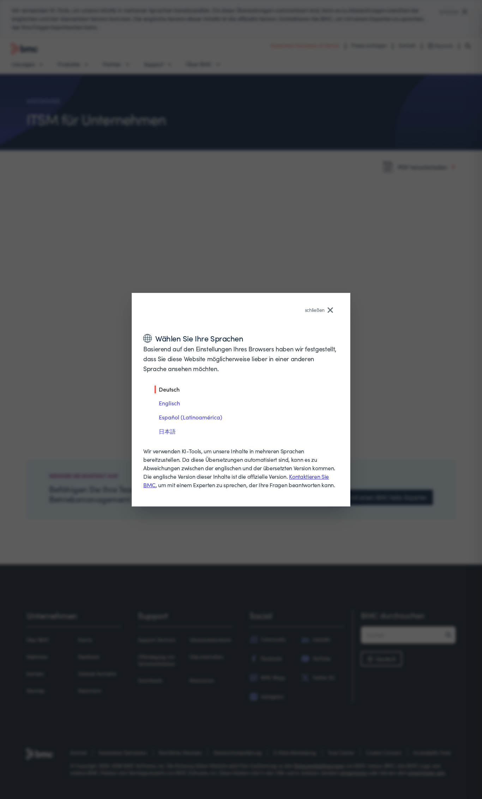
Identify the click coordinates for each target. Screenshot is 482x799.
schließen (315, 310)
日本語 (167, 431)
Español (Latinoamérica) (190, 417)
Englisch (169, 403)
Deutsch (169, 389)
